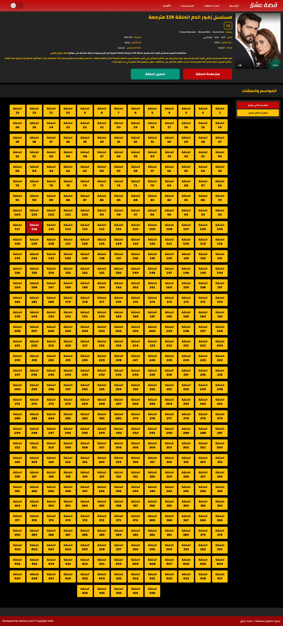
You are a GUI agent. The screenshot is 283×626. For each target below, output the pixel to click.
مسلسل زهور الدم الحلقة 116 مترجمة (190, 17)
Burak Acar (218, 32)
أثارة (223, 37)
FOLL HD (128, 37)
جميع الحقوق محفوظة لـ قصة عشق (260, 621)
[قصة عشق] (263, 5)
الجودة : (137, 37)
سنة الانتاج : (226, 42)
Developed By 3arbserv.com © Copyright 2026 (28, 621)
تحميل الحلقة (155, 74)
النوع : (229, 37)
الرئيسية (234, 5)
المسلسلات (187, 5)
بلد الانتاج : (136, 42)
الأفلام (167, 5)
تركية (127, 42)
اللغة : (229, 48)
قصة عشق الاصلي (59, 53)
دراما (216, 37)
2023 (217, 42)
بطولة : (228, 32)
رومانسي (207, 37)
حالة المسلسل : (133, 48)
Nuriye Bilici (204, 32)
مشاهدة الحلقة (208, 74)
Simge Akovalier (187, 32)
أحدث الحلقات (211, 5)
